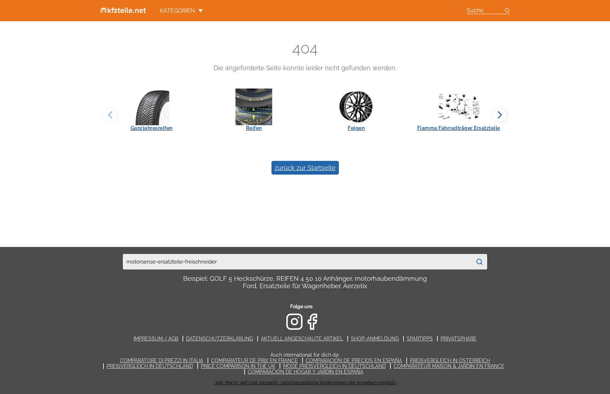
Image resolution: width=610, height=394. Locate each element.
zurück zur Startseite (305, 167)
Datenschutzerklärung (219, 338)
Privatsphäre (459, 338)
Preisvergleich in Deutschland (150, 366)
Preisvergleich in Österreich (450, 360)
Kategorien (177, 10)
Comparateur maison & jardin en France (449, 366)
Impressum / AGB (155, 338)
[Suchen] (479, 261)
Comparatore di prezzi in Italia (161, 360)
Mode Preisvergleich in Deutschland (334, 366)
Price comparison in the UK (238, 366)
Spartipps (420, 338)
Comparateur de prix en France (254, 360)
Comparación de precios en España (354, 360)
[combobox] (297, 261)
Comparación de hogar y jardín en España (305, 372)
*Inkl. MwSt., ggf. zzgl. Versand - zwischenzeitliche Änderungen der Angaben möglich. (305, 382)
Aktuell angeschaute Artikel (302, 338)
